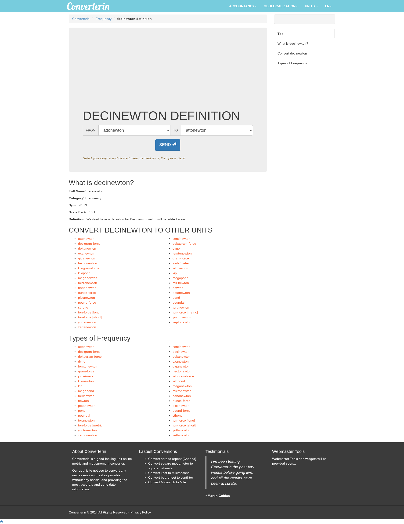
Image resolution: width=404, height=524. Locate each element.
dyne (176, 248)
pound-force (87, 302)
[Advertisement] (168, 71)
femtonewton (182, 253)
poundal (178, 302)
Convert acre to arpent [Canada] (172, 459)
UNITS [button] (310, 6)
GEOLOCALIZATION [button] (280, 6)
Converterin (81, 19)
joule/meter (181, 263)
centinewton (181, 238)
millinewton (181, 283)
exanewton (86, 253)
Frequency (104, 19)
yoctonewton (182, 317)
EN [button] (327, 6)
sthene (83, 307)
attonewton (86, 238)
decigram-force (89, 243)
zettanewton (87, 327)
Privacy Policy (140, 512)
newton (178, 288)
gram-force (181, 258)
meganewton (87, 278)
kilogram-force (88, 268)
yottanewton (87, 322)
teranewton (181, 307)
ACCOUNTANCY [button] (241, 6)
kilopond (84, 273)
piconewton (86, 297)
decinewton (181, 351)
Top (281, 34)
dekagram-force (184, 243)
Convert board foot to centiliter (170, 477)
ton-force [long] (89, 312)
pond (176, 297)
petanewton (181, 293)
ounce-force (87, 293)
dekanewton (87, 248)
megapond (180, 278)
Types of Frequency (292, 63)
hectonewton (87, 263)
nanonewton (87, 288)
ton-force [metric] (185, 312)
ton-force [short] (90, 317)
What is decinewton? (293, 43)
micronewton (87, 283)
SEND (165, 144)
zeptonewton (182, 322)
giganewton (86, 258)
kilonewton (180, 268)
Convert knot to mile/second (169, 473)
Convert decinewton (292, 53)
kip (175, 273)
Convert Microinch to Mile (167, 482)
